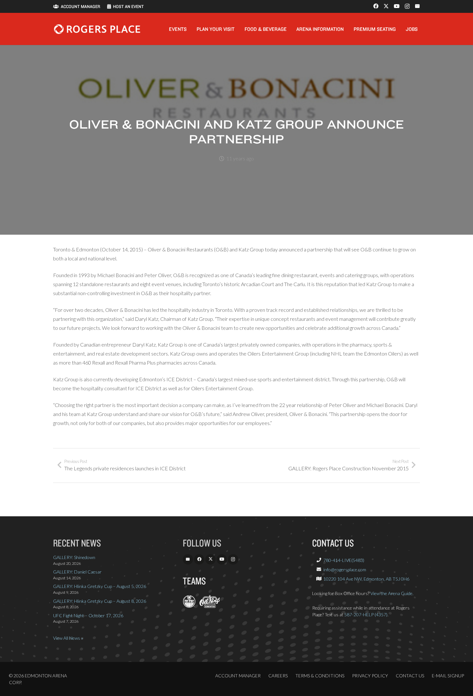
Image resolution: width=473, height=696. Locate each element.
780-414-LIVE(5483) (343, 560)
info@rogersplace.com (344, 569)
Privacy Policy (370, 675)
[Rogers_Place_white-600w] (97, 29)
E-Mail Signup (448, 675)
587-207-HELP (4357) (365, 614)
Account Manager (238, 675)
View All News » (68, 638)
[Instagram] (407, 6)
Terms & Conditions (319, 675)
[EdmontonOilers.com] (189, 606)
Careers (278, 675)
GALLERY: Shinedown (74, 557)
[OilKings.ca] (209, 606)
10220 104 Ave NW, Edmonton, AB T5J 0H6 (366, 579)
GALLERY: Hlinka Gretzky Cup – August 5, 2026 (99, 586)
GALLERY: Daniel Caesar (77, 571)
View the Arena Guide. (391, 593)
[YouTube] (397, 6)
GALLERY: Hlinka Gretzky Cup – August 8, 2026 (99, 601)
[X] (386, 6)
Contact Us (410, 675)
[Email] (417, 6)
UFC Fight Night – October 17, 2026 (88, 615)
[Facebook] (375, 6)
